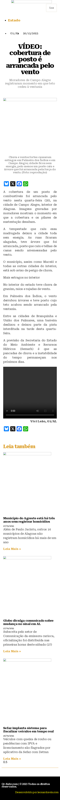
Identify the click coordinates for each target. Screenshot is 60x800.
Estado (14, 20)
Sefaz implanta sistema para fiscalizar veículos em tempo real (28, 729)
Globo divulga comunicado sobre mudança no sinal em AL (28, 622)
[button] (51, 2)
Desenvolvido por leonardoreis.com (36, 792)
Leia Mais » (12, 549)
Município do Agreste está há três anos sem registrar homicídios (29, 520)
